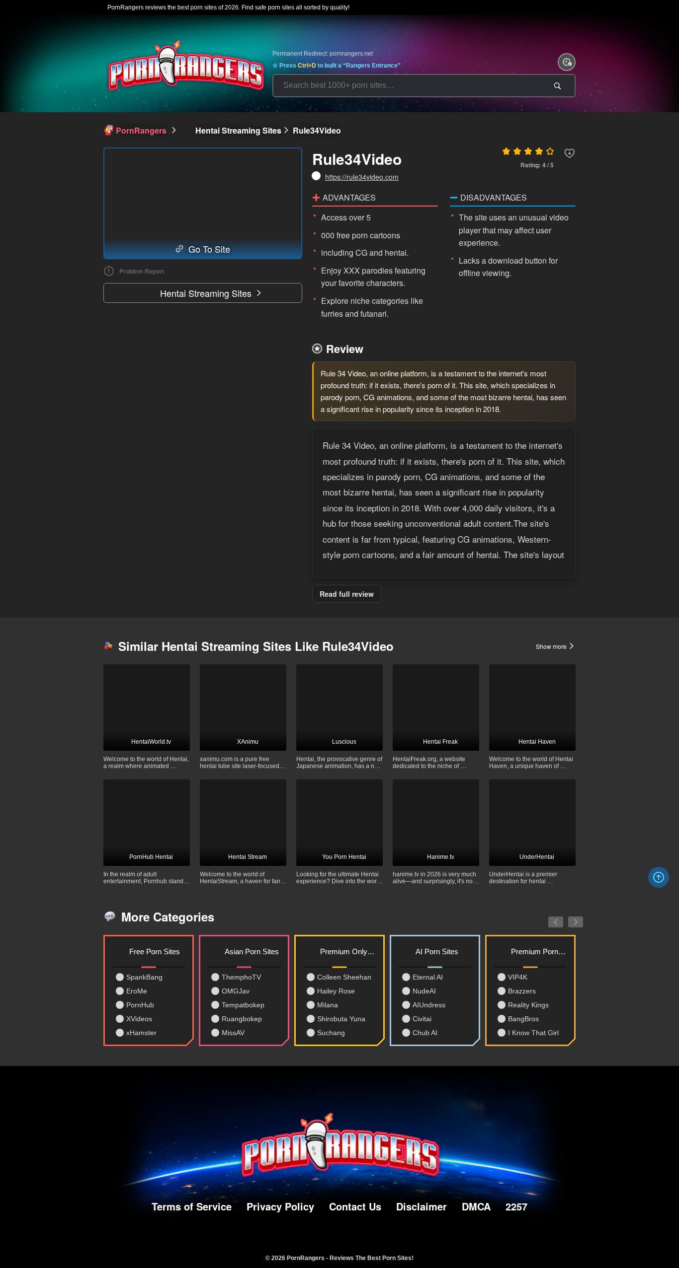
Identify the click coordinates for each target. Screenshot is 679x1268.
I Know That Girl (533, 1033)
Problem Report (141, 271)
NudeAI (424, 991)
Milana (327, 1005)
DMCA (476, 1206)
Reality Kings (528, 1005)
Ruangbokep (242, 1019)
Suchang (331, 1033)
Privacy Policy (280, 1206)
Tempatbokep (243, 1005)
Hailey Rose (336, 991)
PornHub (140, 1005)
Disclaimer (421, 1206)
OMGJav (236, 991)
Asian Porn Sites (252, 951)
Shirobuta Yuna (341, 1019)
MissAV (233, 1033)
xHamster (141, 1033)
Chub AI (425, 1033)
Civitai (422, 1019)
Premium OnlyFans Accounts (348, 951)
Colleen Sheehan (344, 977)
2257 (516, 1206)
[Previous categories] (548, 916)
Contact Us (355, 1206)
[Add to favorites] (570, 153)
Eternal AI (428, 977)
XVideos (139, 1019)
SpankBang (144, 977)
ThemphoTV (241, 977)
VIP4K (517, 977)
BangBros (523, 1019)
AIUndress (429, 1005)
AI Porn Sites (437, 951)
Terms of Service (192, 1206)
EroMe (136, 991)
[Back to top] (658, 877)
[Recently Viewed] (567, 62)
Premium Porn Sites (539, 951)
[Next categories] (568, 916)
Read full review (347, 594)
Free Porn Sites (154, 951)
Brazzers (522, 991)
